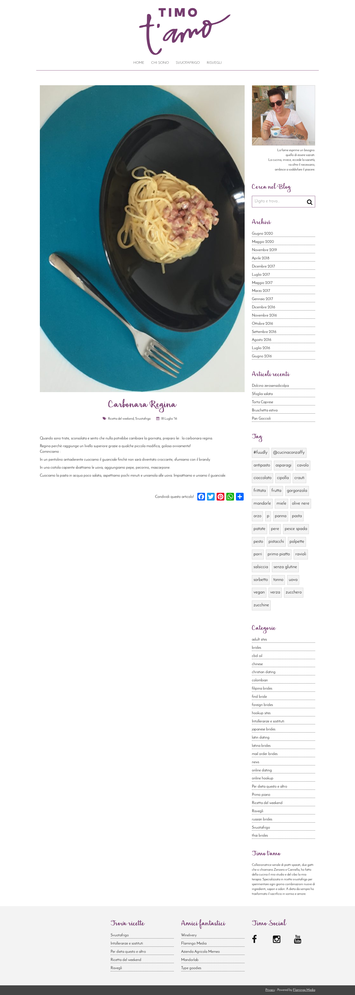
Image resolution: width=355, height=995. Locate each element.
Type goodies (191, 968)
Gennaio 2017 (262, 299)
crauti (299, 478)
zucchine (261, 605)
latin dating (261, 738)
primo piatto (279, 554)
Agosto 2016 (261, 340)
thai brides (260, 836)
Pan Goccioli (261, 419)
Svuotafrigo (188, 63)
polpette (297, 541)
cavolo (303, 465)
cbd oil (257, 656)
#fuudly (261, 452)
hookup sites (261, 713)
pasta (297, 516)
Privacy (270, 990)
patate (259, 529)
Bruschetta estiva (264, 410)
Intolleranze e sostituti (268, 721)
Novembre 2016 (264, 316)
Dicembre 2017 (263, 266)
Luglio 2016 (261, 348)
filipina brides (262, 689)
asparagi (283, 465)
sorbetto (261, 580)
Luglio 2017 (261, 275)
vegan (259, 592)
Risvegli (214, 63)
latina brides (261, 746)
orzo (257, 516)
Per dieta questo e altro (269, 787)
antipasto (262, 465)
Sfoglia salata (262, 394)
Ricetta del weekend (121, 419)
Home (138, 63)
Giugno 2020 (262, 234)
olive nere (300, 503)
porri (258, 554)
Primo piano (261, 795)
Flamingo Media (193, 944)
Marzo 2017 (261, 291)
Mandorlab (190, 960)
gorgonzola (297, 490)
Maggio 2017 (262, 283)
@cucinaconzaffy (289, 452)
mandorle (262, 503)
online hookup (262, 778)
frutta (276, 490)
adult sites (259, 640)
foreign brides (262, 705)
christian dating (264, 672)
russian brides (262, 819)
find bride (259, 697)
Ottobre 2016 (262, 324)
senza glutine (285, 567)
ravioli (300, 554)
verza (275, 592)
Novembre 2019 (264, 250)
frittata (260, 490)
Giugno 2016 (262, 356)
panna (280, 516)
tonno (278, 580)
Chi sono (160, 63)
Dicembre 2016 (263, 307)
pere (275, 529)
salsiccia (261, 567)
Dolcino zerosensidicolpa (270, 386)
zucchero (294, 592)
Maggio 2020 (263, 242)
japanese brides (263, 729)
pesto (258, 541)
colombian (260, 680)
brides (256, 648)
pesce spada (296, 529)
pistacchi (276, 541)
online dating (262, 770)
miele (281, 503)
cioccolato (262, 478)
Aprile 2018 (261, 258)
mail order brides (264, 754)
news (255, 762)
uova (293, 580)
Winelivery (189, 935)
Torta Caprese (262, 402)
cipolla (283, 478)
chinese (257, 664)
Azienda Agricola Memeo (200, 952)
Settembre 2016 (264, 332)
